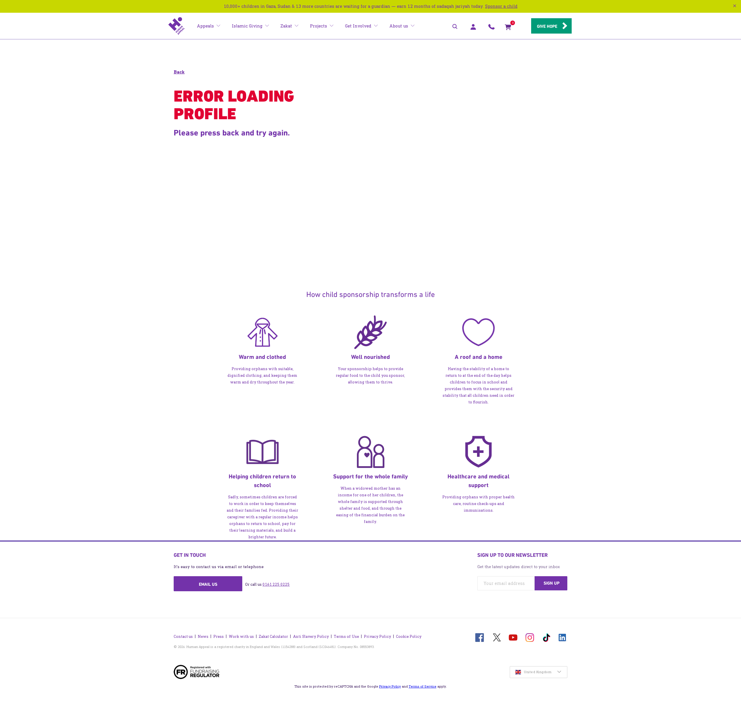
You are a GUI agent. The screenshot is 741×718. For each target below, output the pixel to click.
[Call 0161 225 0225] (491, 28)
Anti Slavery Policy (311, 636)
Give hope (547, 26)
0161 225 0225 (276, 584)
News (203, 636)
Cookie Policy (408, 636)
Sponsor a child (501, 6)
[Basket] (508, 28)
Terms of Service (422, 686)
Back (179, 72)
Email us (208, 584)
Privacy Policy (377, 636)
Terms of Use (346, 636)
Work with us (241, 636)
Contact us (183, 636)
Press (218, 636)
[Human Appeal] (176, 26)
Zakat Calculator (273, 636)
